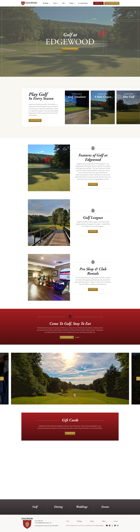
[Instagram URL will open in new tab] (118, 525)
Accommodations (83, 3)
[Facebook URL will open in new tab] (115, 525)
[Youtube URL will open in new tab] (107, 525)
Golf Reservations (112, 3)
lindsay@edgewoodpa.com (43, 523)
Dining (71, 3)
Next (138, 378)
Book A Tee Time (35, 120)
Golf (63, 3)
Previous (2, 378)
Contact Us (98, 3)
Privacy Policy (100, 525)
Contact (116, 521)
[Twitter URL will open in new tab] (112, 525)
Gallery (104, 521)
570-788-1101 (39, 521)
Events (55, 3)
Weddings (45, 3)
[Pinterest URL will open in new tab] (109, 525)
